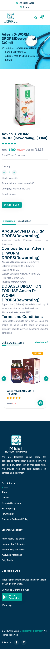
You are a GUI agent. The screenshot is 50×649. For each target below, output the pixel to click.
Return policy (8, 514)
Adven (12, 194)
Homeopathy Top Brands (14, 538)
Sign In (26, 7)
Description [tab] (9, 221)
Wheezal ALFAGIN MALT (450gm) (20, 392)
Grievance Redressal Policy (15, 519)
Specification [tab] (24, 221)
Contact (5, 497)
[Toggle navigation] (46, 18)
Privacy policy (8, 508)
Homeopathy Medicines (13, 549)
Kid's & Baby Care (14, 52)
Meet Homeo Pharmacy (31, 631)
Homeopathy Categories (27, 48)
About (4, 492)
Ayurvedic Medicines (12, 555)
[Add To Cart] (40, 403)
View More (40, 342)
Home (7, 48)
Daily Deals (7, 560)
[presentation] (4, 378)
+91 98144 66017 (26, 3)
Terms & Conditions (11, 503)
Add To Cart (13, 205)
